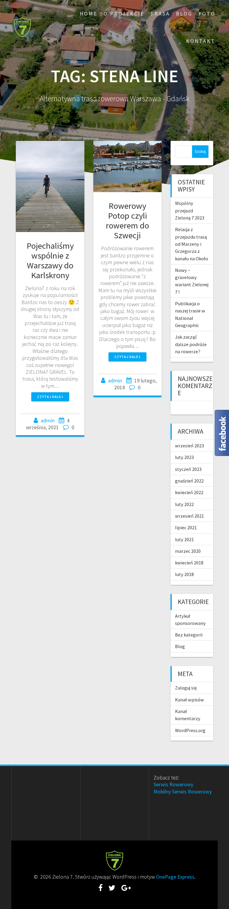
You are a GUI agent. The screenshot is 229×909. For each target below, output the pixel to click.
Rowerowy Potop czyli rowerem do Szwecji (127, 220)
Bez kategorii (188, 635)
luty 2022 (184, 504)
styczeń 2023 (188, 469)
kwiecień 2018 (189, 563)
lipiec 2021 (186, 527)
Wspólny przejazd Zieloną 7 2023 (189, 210)
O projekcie (123, 13)
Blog (184, 13)
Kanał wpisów (189, 700)
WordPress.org (190, 730)
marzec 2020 (188, 551)
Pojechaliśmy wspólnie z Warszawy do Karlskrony (50, 260)
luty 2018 (184, 574)
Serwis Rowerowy (173, 784)
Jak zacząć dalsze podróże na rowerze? (191, 344)
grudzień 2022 (189, 481)
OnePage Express (175, 876)
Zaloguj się (186, 688)
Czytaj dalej (50, 396)
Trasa (160, 13)
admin (48, 420)
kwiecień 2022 (189, 492)
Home (89, 13)
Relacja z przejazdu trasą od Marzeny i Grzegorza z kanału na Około (191, 243)
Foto (207, 13)
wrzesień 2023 (189, 446)
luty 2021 (184, 539)
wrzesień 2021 (189, 516)
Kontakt (200, 41)
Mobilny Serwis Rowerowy (183, 791)
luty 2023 (184, 457)
